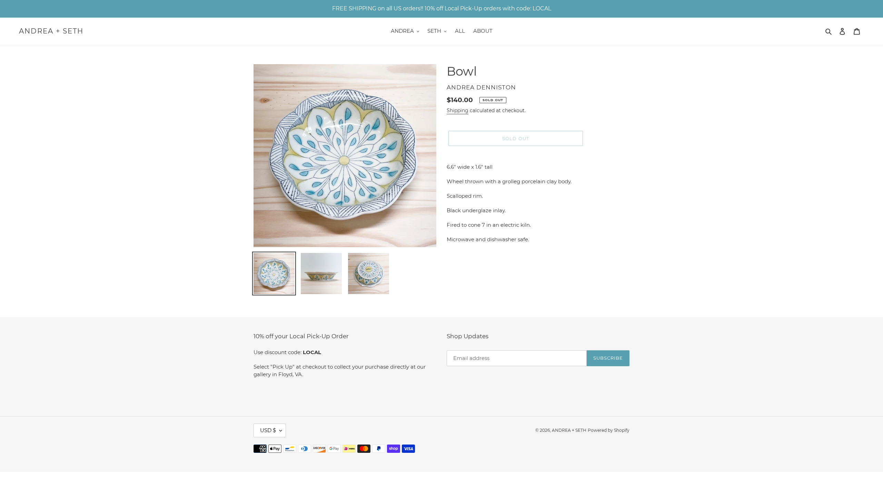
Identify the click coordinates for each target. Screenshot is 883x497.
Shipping (457, 110)
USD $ (268, 430)
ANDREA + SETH (51, 31)
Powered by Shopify (608, 430)
